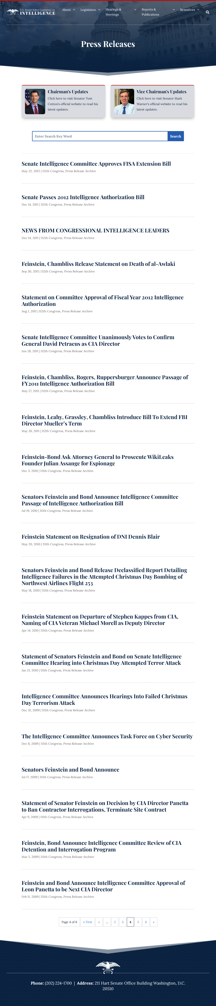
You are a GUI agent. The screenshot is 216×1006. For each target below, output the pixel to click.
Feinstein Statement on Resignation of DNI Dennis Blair (91, 536)
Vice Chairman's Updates (161, 91)
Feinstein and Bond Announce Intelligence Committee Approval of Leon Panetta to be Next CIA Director (103, 886)
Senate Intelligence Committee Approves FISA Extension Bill (96, 163)
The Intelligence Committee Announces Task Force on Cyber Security (107, 736)
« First (87, 922)
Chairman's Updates (68, 91)
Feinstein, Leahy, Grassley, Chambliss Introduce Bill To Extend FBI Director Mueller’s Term (104, 420)
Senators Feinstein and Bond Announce (70, 769)
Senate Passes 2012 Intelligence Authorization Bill (83, 196)
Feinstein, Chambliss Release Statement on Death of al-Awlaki (98, 263)
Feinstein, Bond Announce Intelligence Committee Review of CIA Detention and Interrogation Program (101, 846)
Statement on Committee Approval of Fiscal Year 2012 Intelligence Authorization (103, 300)
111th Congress (50, 471)
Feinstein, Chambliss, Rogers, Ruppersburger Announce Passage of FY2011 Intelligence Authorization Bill (105, 380)
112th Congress (53, 171)
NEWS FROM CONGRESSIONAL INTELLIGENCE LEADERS (95, 230)
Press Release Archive (80, 171)
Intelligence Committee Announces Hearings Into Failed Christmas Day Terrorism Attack (104, 699)
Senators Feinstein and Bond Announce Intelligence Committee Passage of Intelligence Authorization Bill (100, 500)
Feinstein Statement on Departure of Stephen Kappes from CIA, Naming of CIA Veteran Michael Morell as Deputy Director (100, 619)
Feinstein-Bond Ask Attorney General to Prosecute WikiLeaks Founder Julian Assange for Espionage (98, 460)
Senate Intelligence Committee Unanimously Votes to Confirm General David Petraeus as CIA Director (98, 340)
